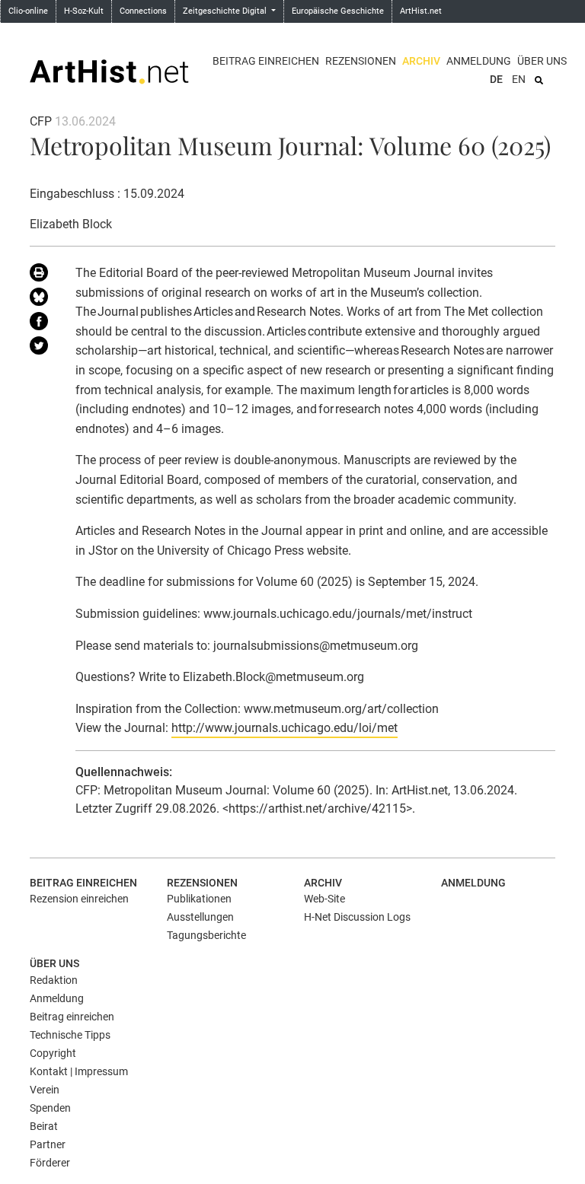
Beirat (44, 1126)
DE (496, 79)
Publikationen (199, 899)
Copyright (53, 1053)
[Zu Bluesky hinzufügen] (41, 300)
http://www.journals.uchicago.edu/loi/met (284, 728)
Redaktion (54, 980)
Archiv (421, 61)
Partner (48, 1144)
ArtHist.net (421, 11)
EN (519, 79)
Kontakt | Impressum (79, 1071)
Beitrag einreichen (266, 61)
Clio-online (28, 11)
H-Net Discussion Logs (357, 917)
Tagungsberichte (206, 935)
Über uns (542, 61)
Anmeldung (478, 61)
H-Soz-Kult (84, 11)
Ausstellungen (200, 917)
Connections (143, 11)
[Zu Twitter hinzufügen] (41, 348)
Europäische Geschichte (338, 11)
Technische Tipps (70, 1035)
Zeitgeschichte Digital (226, 11)
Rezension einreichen (79, 899)
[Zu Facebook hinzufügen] (41, 324)
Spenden (50, 1108)
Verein (44, 1090)
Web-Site (324, 899)
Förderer (50, 1163)
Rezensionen (360, 61)
